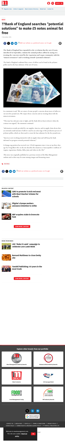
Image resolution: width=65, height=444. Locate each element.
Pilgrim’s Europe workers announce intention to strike (24, 204)
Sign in (40, 40)
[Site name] (5, 5)
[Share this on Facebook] (4, 43)
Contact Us (50, 9)
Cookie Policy (10, 425)
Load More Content (22, 226)
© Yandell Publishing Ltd (51, 425)
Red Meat (6, 164)
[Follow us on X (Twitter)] (27, 411)
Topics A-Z (27, 423)
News (3, 20)
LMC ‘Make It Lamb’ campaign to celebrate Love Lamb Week (26, 245)
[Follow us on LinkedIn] (32, 411)
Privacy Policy (51, 423)
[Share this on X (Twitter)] (8, 43)
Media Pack (43, 9)
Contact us (9, 423)
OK (33, 434)
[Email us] (38, 411)
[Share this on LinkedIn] (12, 43)
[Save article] (60, 43)
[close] (61, 40)
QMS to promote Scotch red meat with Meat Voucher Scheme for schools (26, 194)
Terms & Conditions (39, 423)
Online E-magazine (18, 9)
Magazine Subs (8, 9)
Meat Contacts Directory (31, 9)
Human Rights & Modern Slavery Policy (29, 425)
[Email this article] (15, 43)
